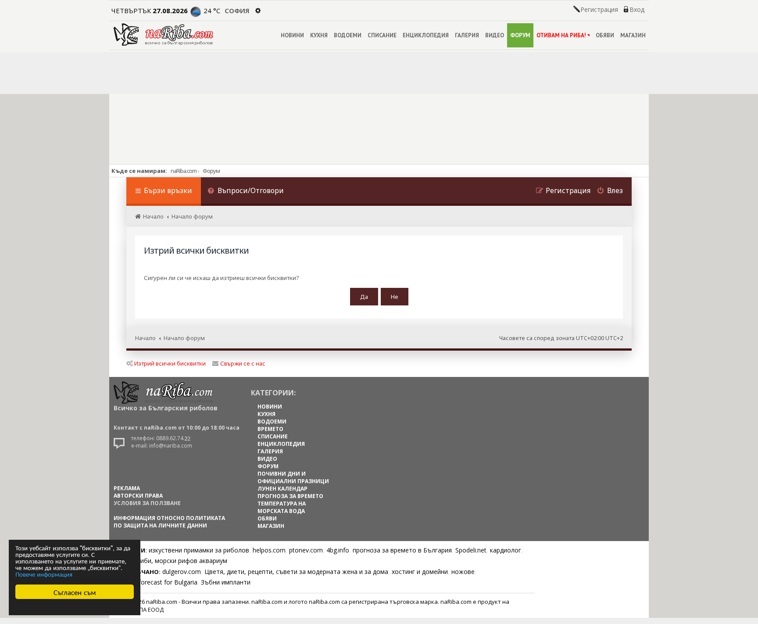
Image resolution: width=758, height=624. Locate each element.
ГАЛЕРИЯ (467, 35)
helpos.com (269, 550)
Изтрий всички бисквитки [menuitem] (170, 363)
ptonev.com (306, 550)
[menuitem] (245, 191)
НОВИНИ (292, 35)
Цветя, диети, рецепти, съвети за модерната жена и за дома (296, 571)
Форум (211, 171)
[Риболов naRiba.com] (163, 34)
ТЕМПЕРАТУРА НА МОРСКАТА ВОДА (281, 507)
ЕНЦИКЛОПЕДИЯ (426, 35)
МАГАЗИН (633, 35)
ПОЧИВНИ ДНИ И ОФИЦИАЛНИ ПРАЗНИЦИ (293, 477)
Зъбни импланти (225, 582)
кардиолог (505, 550)
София (237, 10)
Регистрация (599, 9)
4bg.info (337, 550)
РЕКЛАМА (127, 488)
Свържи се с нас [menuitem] (242, 363)
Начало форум (184, 338)
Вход (636, 9)
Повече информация (43, 573)
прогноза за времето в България (402, 550)
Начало (145, 338)
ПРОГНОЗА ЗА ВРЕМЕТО (290, 496)
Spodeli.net (470, 550)
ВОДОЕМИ (347, 35)
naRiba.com (184, 171)
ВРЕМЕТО (270, 429)
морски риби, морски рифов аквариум (170, 560)
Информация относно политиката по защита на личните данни (169, 521)
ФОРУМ (520, 35)
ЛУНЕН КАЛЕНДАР (282, 488)
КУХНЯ (319, 35)
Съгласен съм (75, 591)
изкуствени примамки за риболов (199, 550)
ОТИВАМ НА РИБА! (561, 35)
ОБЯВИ (605, 35)
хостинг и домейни (420, 571)
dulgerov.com (181, 571)
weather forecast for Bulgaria (155, 582)
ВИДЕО (494, 35)
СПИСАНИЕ (382, 35)
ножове (463, 571)
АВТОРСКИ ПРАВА (138, 495)
